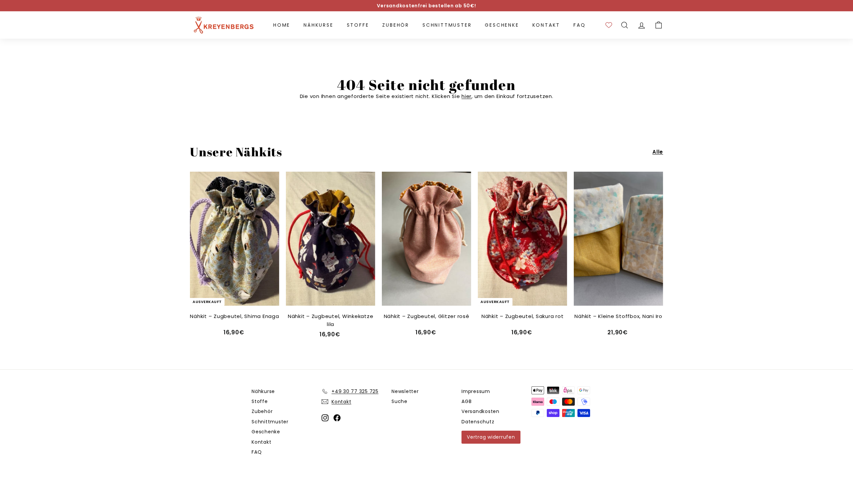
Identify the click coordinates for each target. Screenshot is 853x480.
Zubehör (395, 25)
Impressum (475, 391)
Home (281, 25)
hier (466, 96)
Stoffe (358, 25)
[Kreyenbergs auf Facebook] (337, 418)
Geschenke (502, 25)
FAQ (579, 25)
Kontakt (546, 25)
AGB (466, 401)
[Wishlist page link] (608, 25)
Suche (400, 401)
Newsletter (405, 391)
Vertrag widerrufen (491, 437)
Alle (657, 151)
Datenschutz (477, 421)
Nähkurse (318, 25)
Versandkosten (480, 411)
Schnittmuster (447, 25)
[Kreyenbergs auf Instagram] (325, 418)
